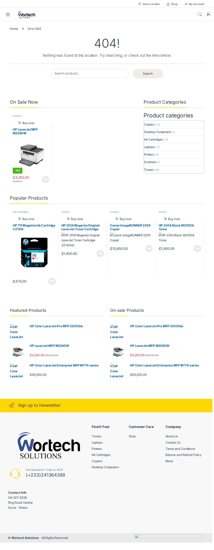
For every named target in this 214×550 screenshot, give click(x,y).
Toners (149, 169)
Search (199, 14)
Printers (17, 116)
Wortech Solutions (25, 538)
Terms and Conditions (180, 449)
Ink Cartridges (153, 139)
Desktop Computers (157, 132)
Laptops (149, 147)
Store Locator (151, 4)
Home (14, 28)
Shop (174, 4)
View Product (44, 179)
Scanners (150, 162)
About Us (172, 436)
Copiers (149, 124)
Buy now (28, 123)
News (169, 461)
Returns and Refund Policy (183, 455)
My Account (196, 4)
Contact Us (173, 442)
